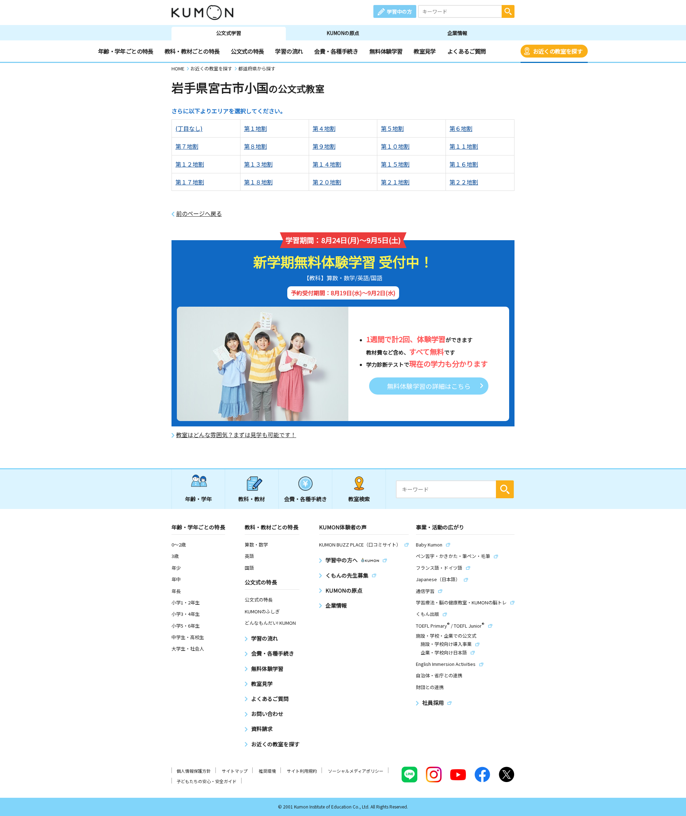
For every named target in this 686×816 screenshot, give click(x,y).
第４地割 (324, 128)
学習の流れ (289, 51)
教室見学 (425, 51)
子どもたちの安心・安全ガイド (207, 781)
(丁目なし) (189, 128)
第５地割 (392, 128)
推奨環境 (267, 771)
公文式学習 (228, 32)
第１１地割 (463, 146)
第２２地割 (463, 182)
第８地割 (255, 146)
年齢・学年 (198, 499)
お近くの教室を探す (557, 51)
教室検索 (359, 499)
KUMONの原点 (343, 32)
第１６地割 (463, 164)
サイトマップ (235, 771)
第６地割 (460, 128)
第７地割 (186, 146)
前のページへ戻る (199, 213)
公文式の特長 (247, 51)
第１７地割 (189, 182)
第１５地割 (395, 164)
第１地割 (255, 128)
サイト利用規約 (302, 771)
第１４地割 (327, 164)
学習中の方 (399, 11)
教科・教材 (251, 499)
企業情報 (457, 32)
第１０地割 (395, 146)
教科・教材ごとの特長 (192, 51)
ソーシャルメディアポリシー (355, 771)
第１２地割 (189, 164)
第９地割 (324, 146)
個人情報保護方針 (194, 771)
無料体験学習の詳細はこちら (429, 386)
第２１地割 (395, 182)
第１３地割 (258, 164)
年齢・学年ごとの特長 (125, 51)
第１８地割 (258, 182)
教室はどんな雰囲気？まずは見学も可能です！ (236, 435)
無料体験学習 (385, 51)
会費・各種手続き (336, 51)
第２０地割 (327, 182)
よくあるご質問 (466, 51)
